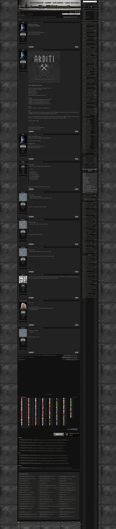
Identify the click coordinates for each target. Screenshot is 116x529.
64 (42, 161)
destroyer (63, 442)
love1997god (86, 109)
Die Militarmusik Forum (23, 17)
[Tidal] (90, 176)
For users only (49, 394)
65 (42, 192)
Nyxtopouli (49, 460)
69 (42, 300)
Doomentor (86, 79)
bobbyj (66, 463)
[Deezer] (90, 175)
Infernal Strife (86, 27)
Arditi (42, 17)
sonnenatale (35, 440)
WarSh (23, 274)
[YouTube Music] (90, 183)
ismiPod (85, 142)
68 (42, 274)
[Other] (90, 192)
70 (42, 327)
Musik (30, 17)
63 (42, 134)
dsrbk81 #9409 (86, 162)
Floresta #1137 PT (88, 159)
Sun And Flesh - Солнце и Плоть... (90, 75)
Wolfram (53, 440)
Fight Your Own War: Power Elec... (90, 96)
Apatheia (85, 72)
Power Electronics (85, 31)
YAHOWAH (60, 458)
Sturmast (85, 108)
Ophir (85, 65)
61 (42, 22)
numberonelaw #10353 (93, 163)
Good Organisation (87, 61)
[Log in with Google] (91, 7)
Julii (84, 56)
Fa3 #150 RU (85, 157)
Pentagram (85, 48)
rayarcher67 (58, 442)
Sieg (30, 15)
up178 (85, 137)
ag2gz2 (62, 445)
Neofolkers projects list (88, 100)
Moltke (96, 53)
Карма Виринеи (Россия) (88, 29)
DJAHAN (86, 144)
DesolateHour (90, 86)
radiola (28, 440)
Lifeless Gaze (86, 81)
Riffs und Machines (87, 23)
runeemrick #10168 (92, 162)
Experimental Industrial (86, 46)
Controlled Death (87, 45)
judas (94, 98)
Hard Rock (93, 48)
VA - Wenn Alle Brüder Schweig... (90, 113)
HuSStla (50, 440)
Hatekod (85, 91)
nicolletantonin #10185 (86, 163)
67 (42, 247)
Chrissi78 (89, 42)
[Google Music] (90, 181)
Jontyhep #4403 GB (94, 159)
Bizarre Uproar (86, 41)
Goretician (90, 105)
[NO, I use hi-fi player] (90, 185)
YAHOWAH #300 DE (90, 157)
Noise (91, 89)
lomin (40, 440)
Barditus (85, 53)
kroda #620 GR (88, 158)
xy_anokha (84, 52)
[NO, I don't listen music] (90, 191)
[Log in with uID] (88, 7)
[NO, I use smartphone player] (90, 187)
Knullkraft (85, 110)
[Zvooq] (90, 184)
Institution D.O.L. (87, 33)
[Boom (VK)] (90, 179)
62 (42, 49)
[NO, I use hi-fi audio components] (90, 189)
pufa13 (65, 458)
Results (85, 195)
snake (83, 69)
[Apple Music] (90, 180)
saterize (56, 455)
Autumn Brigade (87, 67)
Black (93, 27)
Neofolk (91, 51)
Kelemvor (23, 192)
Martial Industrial (36, 17)
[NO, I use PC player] (90, 188)
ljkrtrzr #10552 (90, 164)
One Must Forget (87, 85)
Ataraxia (85, 51)
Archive (88, 195)
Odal (57, 463)
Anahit (58, 460)
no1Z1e (46, 440)
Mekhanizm (27, 15)
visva (88, 82)
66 (42, 219)
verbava (51, 442)
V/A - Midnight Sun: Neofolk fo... (90, 37)
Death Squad (86, 104)
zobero (85, 143)
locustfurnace (86, 111)
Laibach (85, 94)
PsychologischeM (23, 300)
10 (32, 14)
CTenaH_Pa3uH (61, 463)
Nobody (85, 70)
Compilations (86, 38)
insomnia (43, 440)
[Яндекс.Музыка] (90, 177)
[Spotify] (90, 173)
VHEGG (85, 89)
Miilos (23, 161)
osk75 (91, 31)
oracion (85, 133)
